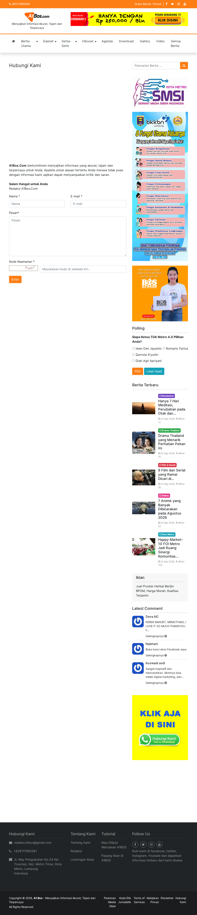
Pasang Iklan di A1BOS (112, 858)
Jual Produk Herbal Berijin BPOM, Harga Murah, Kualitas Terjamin (157, 590)
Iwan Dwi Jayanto (148, 348)
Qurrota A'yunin (146, 355)
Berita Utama (26, 43)
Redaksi (76, 851)
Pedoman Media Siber (110, 902)
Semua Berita (176, 43)
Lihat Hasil (154, 371)
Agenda (107, 41)
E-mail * (76, 196)
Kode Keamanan (22, 261)
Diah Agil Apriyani (148, 361)
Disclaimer (167, 898)
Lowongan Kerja (82, 859)
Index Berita (143, 4)
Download (126, 41)
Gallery (145, 41)
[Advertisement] (98, 793)
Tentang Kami (80, 842)
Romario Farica (176, 348)
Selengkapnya (155, 636)
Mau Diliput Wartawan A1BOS (113, 845)
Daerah (48, 41)
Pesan (14, 213)
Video (160, 41)
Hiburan (87, 41)
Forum (157, 4)
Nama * (14, 196)
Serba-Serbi (66, 43)
